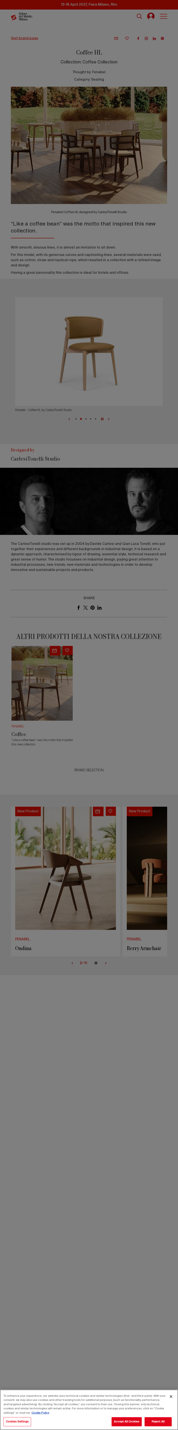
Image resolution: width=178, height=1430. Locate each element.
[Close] (171, 1396)
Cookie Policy (40, 1413)
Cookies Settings (17, 1421)
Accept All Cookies (126, 1421)
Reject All (158, 1421)
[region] (89, 1410)
